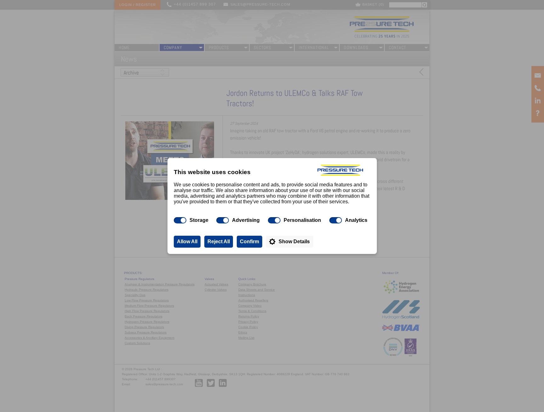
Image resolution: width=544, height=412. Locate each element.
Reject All (218, 241)
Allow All (187, 241)
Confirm (249, 241)
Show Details (294, 241)
